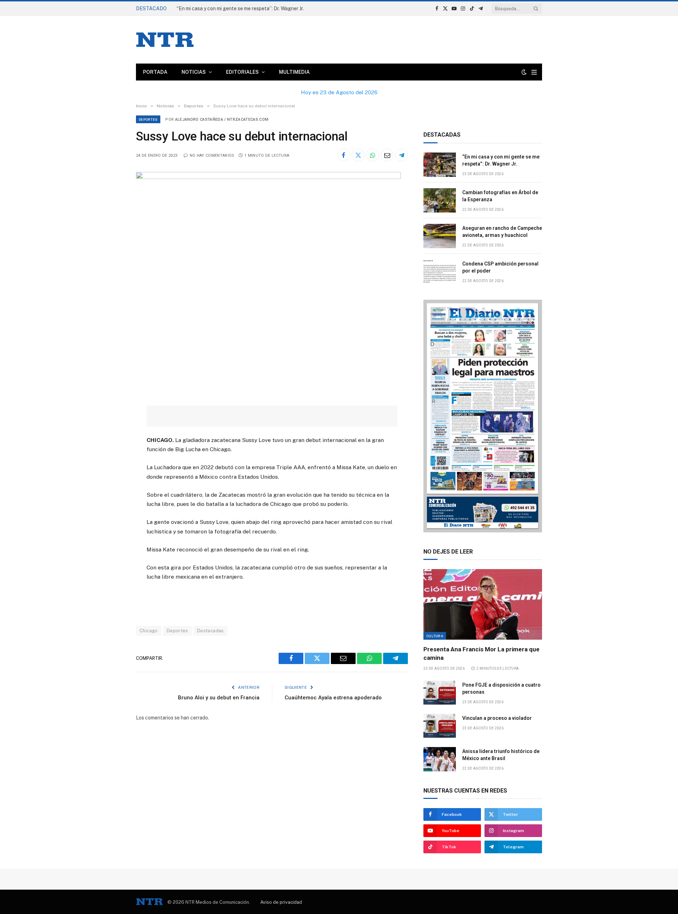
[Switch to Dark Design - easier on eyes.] (524, 72)
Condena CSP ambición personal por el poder (500, 267)
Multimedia (294, 72)
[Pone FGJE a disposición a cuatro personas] (439, 693)
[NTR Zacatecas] (165, 40)
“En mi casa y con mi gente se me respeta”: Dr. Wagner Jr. (501, 160)
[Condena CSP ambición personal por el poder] (439, 271)
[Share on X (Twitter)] (358, 155)
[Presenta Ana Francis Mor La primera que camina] (482, 604)
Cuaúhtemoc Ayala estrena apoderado (333, 697)
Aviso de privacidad (281, 902)
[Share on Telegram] (401, 155)
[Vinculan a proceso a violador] (439, 726)
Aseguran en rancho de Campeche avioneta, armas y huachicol (502, 231)
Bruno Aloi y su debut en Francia (219, 697)
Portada (155, 72)
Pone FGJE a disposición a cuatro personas (501, 688)
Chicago (148, 630)
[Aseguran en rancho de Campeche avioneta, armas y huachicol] (439, 236)
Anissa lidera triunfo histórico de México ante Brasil (501, 754)
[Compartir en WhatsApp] (372, 155)
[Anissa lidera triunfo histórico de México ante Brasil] (439, 759)
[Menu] (534, 72)
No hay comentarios (212, 155)
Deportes (148, 119)
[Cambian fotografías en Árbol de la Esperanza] (439, 200)
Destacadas (210, 630)
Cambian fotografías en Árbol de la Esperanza (229, 8)
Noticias (194, 72)
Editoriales (242, 72)
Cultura (434, 636)
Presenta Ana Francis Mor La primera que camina (481, 653)
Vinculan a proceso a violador (497, 718)
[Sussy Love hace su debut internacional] (268, 177)
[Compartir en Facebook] (343, 155)
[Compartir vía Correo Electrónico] (387, 155)
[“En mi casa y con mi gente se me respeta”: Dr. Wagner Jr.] (439, 165)
